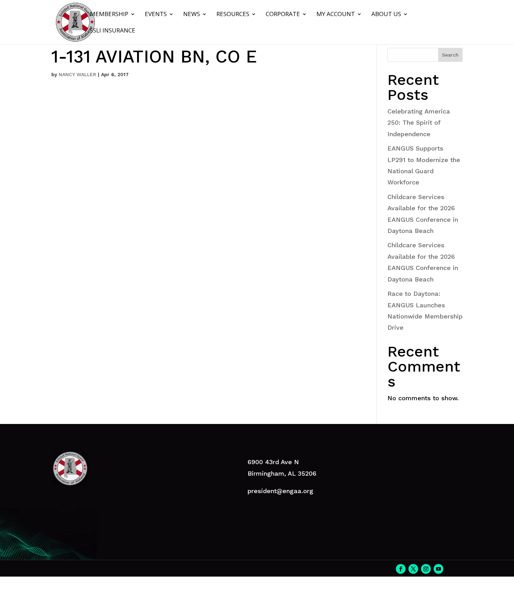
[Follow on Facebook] (401, 569)
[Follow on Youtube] (438, 569)
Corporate (283, 15)
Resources (232, 15)
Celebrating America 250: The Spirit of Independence (418, 123)
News (191, 15)
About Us (386, 15)
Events (156, 15)
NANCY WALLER (77, 74)
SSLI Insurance (112, 31)
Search (450, 55)
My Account (335, 15)
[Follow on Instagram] (426, 569)
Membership (109, 15)
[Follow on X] (413, 569)
